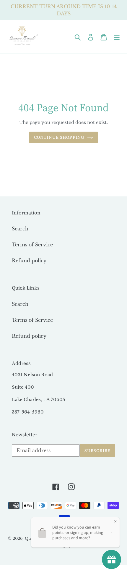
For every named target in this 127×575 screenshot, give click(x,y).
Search (20, 229)
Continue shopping (59, 137)
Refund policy (29, 261)
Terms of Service (32, 245)
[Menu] (116, 36)
